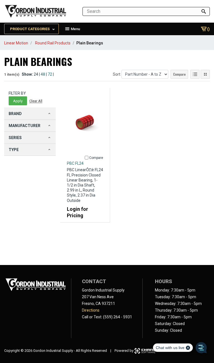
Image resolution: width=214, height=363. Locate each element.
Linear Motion (16, 43)
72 (50, 74)
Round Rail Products (52, 43)
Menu (75, 29)
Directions (90, 310)
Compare (179, 74)
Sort (116, 74)
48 (43, 74)
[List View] (195, 74)
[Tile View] (205, 74)
